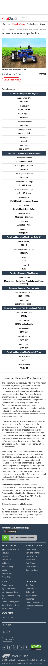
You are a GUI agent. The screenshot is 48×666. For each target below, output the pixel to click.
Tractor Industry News (11, 601)
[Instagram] (15, 647)
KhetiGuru (30, 585)
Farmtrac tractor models (24, 30)
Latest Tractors (32, 556)
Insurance (30, 599)
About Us (5, 553)
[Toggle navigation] (23, 18)
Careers (5, 556)
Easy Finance (31, 563)
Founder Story (7, 573)
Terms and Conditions (17, 663)
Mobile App (6, 563)
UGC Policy (38, 663)
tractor (5, 394)
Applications (32, 24)
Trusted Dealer (32, 588)
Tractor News (7, 585)
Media (4, 570)
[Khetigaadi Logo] (10, 18)
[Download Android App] (10, 531)
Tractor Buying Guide (34, 602)
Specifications (18, 24)
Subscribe (7, 639)
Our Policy (29, 663)
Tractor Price (31, 549)
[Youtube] (4, 647)
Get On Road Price (11, 79)
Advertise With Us (10, 549)
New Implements (33, 553)
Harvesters (30, 559)
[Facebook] (9, 647)
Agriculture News (9, 588)
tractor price (31, 509)
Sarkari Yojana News (10, 605)
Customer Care (32, 570)
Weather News (8, 608)
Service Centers (32, 566)
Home (3, 30)
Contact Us (6, 559)
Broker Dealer (31, 595)
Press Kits (6, 577)
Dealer (42, 24)
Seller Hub (30, 592)
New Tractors (11, 30)
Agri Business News (10, 592)
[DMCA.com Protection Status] (36, 647)
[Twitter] (21, 647)
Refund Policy (7, 566)
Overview (6, 24)
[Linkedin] (27, 647)
